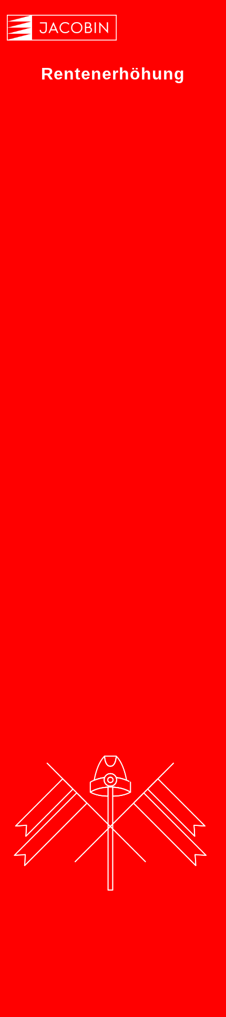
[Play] (34, 643)
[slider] (183, 651)
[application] (113, 642)
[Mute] (160, 644)
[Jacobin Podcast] (62, 27)
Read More (48, 586)
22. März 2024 (53, 365)
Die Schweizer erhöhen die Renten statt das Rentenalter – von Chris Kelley (111, 322)
